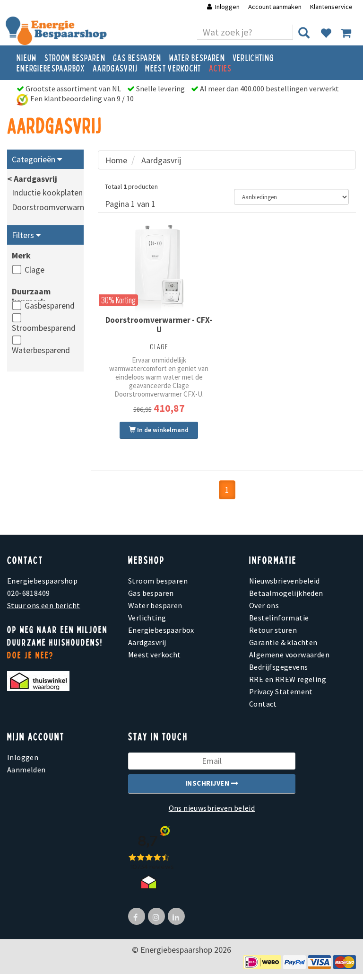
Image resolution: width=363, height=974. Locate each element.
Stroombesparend (44, 328)
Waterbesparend (41, 350)
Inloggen (227, 6)
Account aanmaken (275, 6)
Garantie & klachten (283, 642)
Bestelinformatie (279, 617)
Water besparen (197, 57)
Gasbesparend (50, 305)
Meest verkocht (173, 67)
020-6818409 (28, 593)
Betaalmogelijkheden (286, 593)
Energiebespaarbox (51, 67)
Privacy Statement (281, 691)
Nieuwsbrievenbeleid (284, 580)
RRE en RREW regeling (287, 679)
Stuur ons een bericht (43, 605)
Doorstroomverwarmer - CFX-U (158, 325)
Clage (34, 269)
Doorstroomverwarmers (55, 207)
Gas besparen (137, 57)
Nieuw (27, 57)
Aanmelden (26, 769)
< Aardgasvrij (32, 178)
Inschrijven (208, 783)
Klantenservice (331, 6)
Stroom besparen (75, 57)
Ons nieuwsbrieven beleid (212, 808)
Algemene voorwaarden (289, 654)
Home (116, 160)
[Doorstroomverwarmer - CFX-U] (159, 269)
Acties (220, 67)
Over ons (264, 605)
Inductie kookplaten (47, 192)
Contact (263, 703)
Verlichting (253, 57)
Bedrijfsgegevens (278, 667)
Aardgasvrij (115, 67)
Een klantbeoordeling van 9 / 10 (81, 98)
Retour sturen (273, 630)
